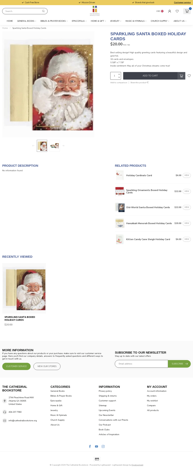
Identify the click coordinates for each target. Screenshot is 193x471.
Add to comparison (118, 82)
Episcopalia (78, 21)
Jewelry (114, 21)
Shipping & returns (108, 395)
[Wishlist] (177, 11)
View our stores (47, 366)
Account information (156, 391)
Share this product (138, 82)
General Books (25, 21)
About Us (179, 21)
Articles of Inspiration (109, 434)
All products (153, 410)
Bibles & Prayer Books (53, 21)
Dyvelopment (137, 465)
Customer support (107, 400)
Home (10, 21)
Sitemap (103, 405)
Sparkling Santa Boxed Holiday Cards (29, 28)
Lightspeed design (120, 465)
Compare (151, 405)
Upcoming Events (107, 410)
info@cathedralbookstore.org (23, 420)
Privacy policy (105, 391)
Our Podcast (105, 424)
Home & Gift (97, 21)
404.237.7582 (15, 412)
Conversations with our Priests (113, 420)
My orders (152, 395)
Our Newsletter (106, 415)
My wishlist (152, 400)
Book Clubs (104, 429)
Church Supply (159, 21)
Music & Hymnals (135, 21)
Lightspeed (106, 465)
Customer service (182, 2)
